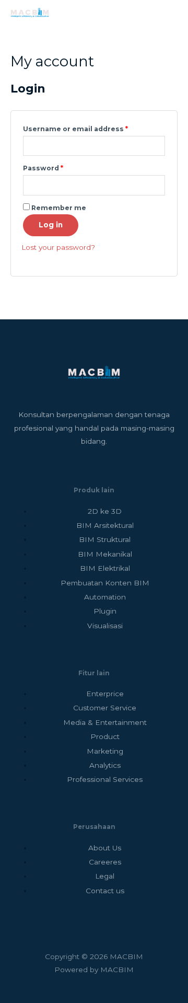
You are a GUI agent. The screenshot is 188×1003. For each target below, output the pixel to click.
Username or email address (92, 128)
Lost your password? (58, 247)
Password (59, 167)
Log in (51, 225)
